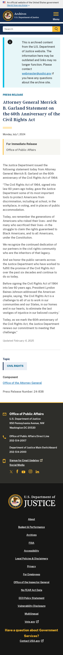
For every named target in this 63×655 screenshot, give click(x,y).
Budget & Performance (31, 527)
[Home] (21, 20)
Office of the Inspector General (31, 582)
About (31, 519)
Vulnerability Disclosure (32, 606)
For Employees (31, 574)
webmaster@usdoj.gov (36, 73)
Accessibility (31, 550)
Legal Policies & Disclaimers (31, 558)
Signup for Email (24, 460)
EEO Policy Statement (31, 598)
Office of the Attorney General (22, 383)
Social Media (16, 465)
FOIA (31, 543)
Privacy (31, 566)
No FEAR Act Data (31, 590)
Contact (30, 641)
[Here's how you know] (31, 4)
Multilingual (31, 613)
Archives (31, 535)
